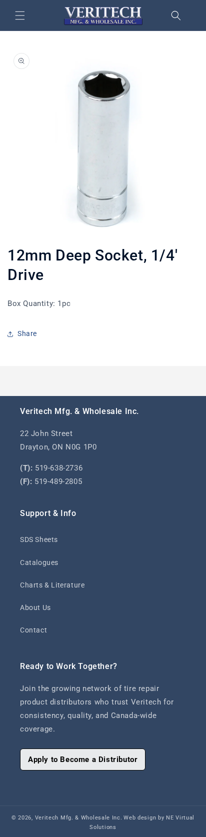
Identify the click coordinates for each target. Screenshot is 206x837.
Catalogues (39, 562)
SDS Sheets (39, 540)
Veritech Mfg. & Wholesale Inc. (78, 817)
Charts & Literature (52, 585)
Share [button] (27, 334)
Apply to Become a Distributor (83, 759)
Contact (33, 630)
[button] (20, 15)
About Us (35, 608)
